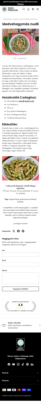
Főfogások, (8, 19)
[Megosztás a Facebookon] (18, 231)
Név (3, 250)
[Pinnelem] (23, 231)
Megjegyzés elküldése (20, 289)
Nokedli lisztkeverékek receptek (25, 19)
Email (4, 260)
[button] (33, 9)
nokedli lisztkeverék (26, 101)
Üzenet (4, 270)
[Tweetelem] (13, 231)
